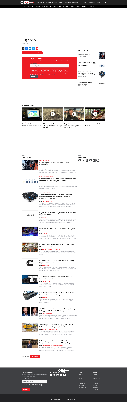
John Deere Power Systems (49, 329)
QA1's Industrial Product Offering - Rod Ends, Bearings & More (52, 125)
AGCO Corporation (47, 313)
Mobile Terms (44, 74)
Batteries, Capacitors (45, 322)
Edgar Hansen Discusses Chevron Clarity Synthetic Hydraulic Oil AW (72, 125)
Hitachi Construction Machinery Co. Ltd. (52, 345)
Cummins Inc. (45, 265)
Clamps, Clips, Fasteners (28, 122)
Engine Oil (66, 122)
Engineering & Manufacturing (47, 210)
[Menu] (105, 2)
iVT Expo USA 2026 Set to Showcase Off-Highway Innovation (57, 230)
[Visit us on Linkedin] (87, 160)
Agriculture (88, 122)
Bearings (45, 122)
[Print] (23, 48)
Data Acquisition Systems (46, 176)
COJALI (44, 217)
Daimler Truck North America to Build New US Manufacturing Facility (56, 246)
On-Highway (42, 242)
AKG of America (46, 281)
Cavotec (44, 297)
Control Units (43, 290)
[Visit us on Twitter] (83, 160)
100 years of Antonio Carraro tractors (94, 125)
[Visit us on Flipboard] (94, 160)
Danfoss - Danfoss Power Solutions (51, 167)
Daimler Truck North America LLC (51, 249)
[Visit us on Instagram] (97, 160)
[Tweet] (33, 48)
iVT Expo (44, 233)
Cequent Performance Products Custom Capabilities (31, 125)
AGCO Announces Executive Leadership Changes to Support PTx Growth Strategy (57, 310)
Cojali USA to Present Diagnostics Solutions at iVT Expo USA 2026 (86, 82)
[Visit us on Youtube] (90, 160)
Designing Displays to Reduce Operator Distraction (86, 53)
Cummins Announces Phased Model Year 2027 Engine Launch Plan (56, 262)
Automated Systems (44, 192)
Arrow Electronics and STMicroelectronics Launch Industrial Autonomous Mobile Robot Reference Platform (86, 73)
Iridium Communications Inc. (49, 183)
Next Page (35, 356)
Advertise (48, 397)
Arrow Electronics (47, 201)
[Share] (26, 48)
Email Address (34, 63)
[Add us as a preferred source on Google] (37, 48)
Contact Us (73, 397)
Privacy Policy (53, 74)
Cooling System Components (47, 274)
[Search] (101, 2)
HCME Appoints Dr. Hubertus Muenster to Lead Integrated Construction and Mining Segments (57, 342)
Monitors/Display (44, 160)
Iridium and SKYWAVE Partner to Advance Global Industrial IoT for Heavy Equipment (87, 64)
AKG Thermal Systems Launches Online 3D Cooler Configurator (55, 278)
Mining (41, 338)
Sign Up (33, 76)
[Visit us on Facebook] (79, 160)
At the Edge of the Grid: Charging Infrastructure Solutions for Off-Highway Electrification (57, 326)
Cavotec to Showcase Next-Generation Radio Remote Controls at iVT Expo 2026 (56, 294)
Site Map (79, 397)
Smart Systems (43, 226)
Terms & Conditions (64, 397)
